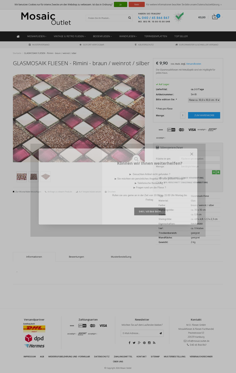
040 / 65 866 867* (150, 211)
